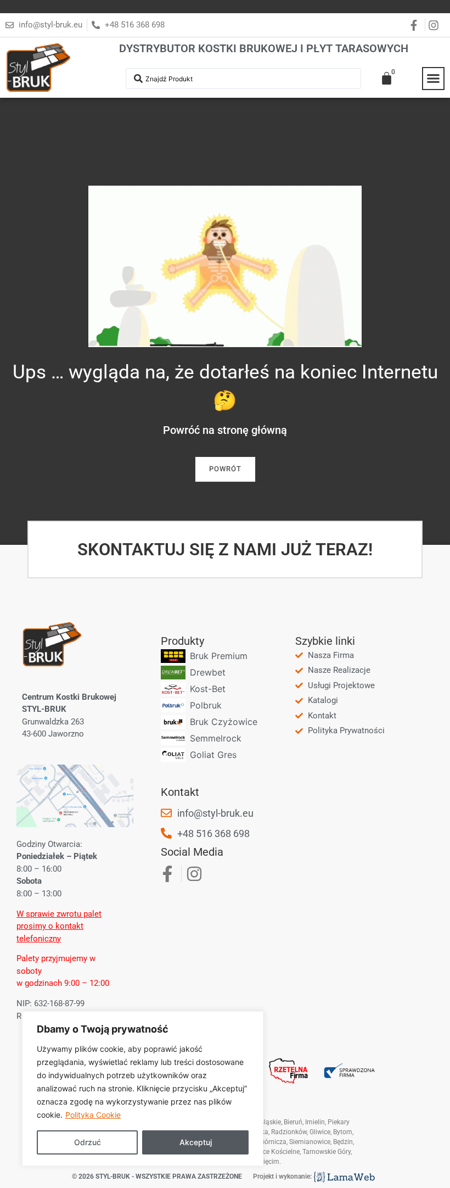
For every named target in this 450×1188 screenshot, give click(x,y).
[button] (433, 78)
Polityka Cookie (93, 1114)
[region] (142, 1088)
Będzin (343, 1142)
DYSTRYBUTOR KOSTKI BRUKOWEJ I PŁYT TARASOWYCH (263, 48)
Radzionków (289, 1132)
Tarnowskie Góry (326, 1152)
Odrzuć (87, 1142)
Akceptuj (195, 1142)
